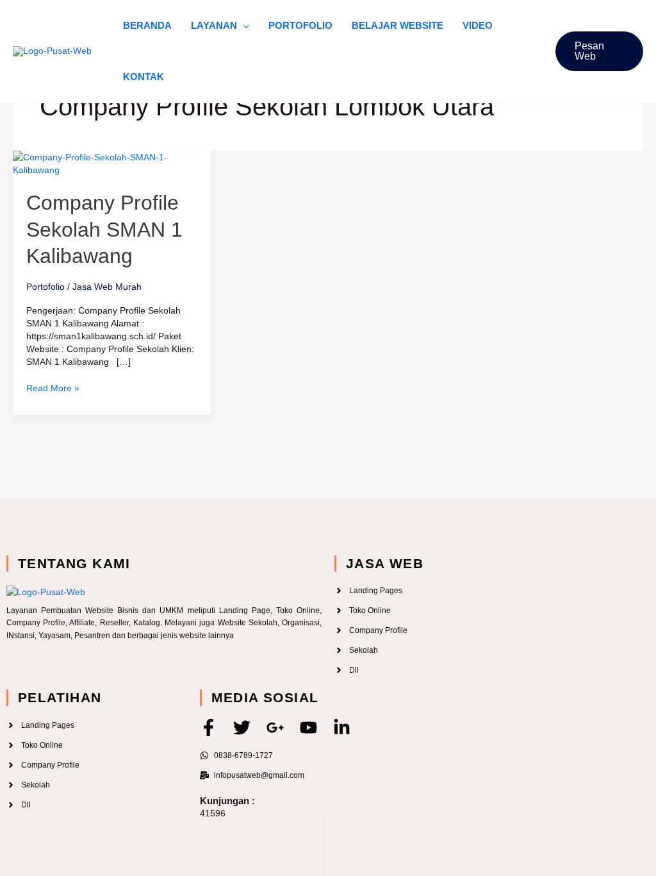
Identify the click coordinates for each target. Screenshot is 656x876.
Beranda (147, 25)
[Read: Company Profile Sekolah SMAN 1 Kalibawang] (112, 163)
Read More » (52, 387)
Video (478, 25)
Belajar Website (397, 25)
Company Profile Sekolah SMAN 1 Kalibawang (104, 229)
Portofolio (300, 25)
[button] (243, 25)
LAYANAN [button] (214, 25)
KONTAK (143, 76)
